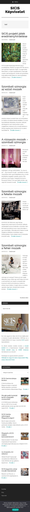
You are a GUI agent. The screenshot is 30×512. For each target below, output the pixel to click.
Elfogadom (15, 509)
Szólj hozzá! (12, 39)
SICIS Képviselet (15, 10)
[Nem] (28, 506)
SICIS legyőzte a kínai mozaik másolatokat (9, 470)
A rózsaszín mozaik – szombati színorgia (15, 141)
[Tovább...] (25, 389)
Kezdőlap (4, 489)
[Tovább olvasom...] (17, 77)
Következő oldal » (24, 297)
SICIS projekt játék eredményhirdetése (14, 35)
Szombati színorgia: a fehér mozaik (14, 247)
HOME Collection (23, 350)
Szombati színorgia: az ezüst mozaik (14, 88)
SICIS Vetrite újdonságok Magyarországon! (8, 416)
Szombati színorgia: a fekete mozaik (14, 193)
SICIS (23, 340)
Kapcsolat (4, 495)
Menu (16, 2)
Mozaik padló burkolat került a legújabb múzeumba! (9, 397)
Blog (3, 492)
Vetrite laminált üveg (8, 350)
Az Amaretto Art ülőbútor (7, 453)
